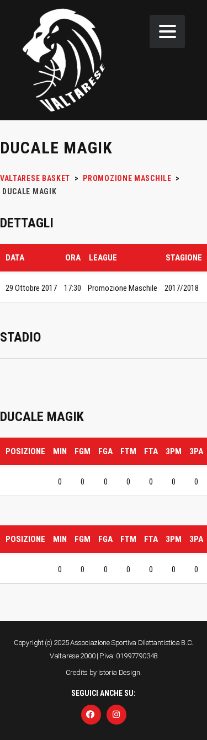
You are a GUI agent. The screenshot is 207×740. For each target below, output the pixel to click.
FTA (151, 451)
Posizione (25, 451)
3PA (196, 451)
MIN (60, 451)
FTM (128, 451)
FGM (83, 451)
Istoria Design (119, 672)
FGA (105, 451)
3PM (174, 451)
